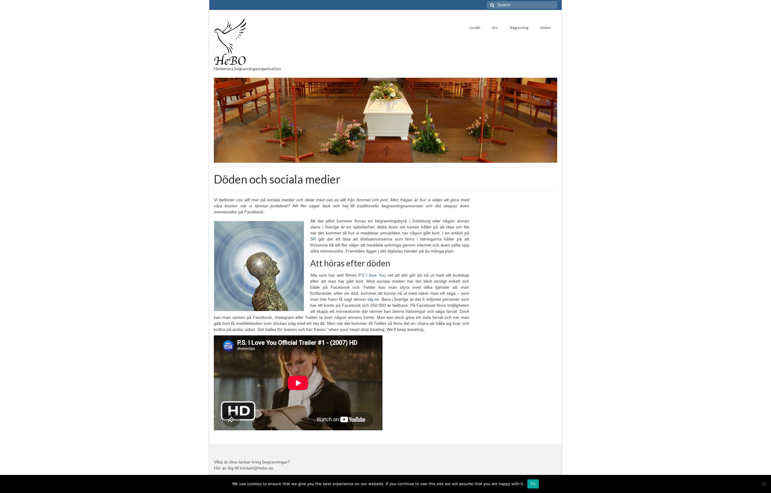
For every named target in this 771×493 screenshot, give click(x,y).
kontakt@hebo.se (256, 468)
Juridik (474, 27)
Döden (545, 27)
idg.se (373, 299)
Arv (495, 27)
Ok (533, 483)
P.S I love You (372, 275)
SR (314, 239)
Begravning (519, 27)
